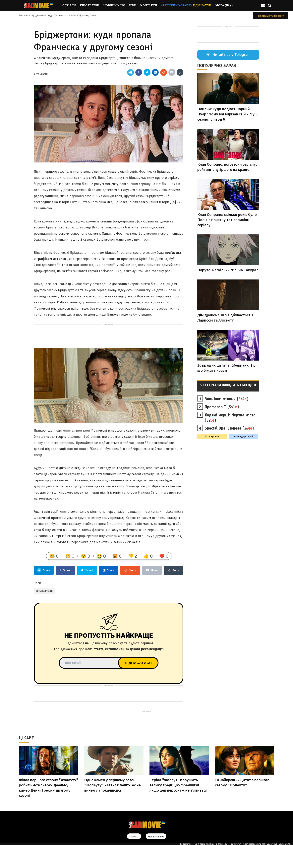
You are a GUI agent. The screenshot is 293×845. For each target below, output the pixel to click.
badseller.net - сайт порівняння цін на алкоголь (203, 844)
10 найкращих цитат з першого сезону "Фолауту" (242, 782)
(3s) (230, 418)
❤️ (163, 556)
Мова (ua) (223, 5)
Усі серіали (212, 436)
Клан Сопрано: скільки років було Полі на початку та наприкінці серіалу (227, 219)
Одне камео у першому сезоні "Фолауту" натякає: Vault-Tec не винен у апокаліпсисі (112, 785)
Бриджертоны (44, 591)
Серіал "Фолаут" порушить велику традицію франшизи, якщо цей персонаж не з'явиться (178, 785)
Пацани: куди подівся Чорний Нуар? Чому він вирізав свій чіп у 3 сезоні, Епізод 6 (227, 114)
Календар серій (243, 436)
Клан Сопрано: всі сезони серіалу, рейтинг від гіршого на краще (227, 167)
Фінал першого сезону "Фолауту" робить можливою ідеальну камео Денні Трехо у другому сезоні (48, 787)
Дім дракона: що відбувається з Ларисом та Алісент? (225, 317)
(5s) (226, 398)
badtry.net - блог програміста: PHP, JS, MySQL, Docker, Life (260, 844)
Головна (23, 15)
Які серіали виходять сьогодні (228, 385)
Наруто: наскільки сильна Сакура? (227, 269)
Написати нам (156, 836)
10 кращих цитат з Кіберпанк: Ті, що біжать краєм (226, 368)
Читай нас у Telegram (231, 54)
